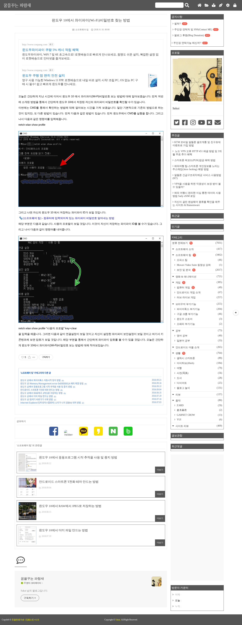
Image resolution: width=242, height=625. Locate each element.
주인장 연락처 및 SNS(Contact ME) (196, 29)
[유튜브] (201, 122)
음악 (198, 400)
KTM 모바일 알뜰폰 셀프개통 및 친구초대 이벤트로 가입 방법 (197, 144)
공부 (198, 330)
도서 (199, 378)
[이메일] (218, 122)
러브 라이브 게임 (199, 297)
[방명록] (213, 5)
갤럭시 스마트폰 (199, 358)
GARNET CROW (199, 415)
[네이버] (113, 431)
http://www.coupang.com (34, 44)
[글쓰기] (220, 5)
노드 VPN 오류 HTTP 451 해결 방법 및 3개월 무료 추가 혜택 (197, 153)
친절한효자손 (18, 619)
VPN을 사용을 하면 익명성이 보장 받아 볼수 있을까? (197, 185)
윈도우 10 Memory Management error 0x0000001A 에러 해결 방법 (51, 383)
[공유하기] (29, 357)
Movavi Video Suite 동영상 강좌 (199, 265)
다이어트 (199, 383)
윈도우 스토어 (199, 319)
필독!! (180, 23)
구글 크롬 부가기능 (199, 314)
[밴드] (128, 431)
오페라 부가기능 (199, 324)
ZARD (199, 405)
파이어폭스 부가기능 (199, 309)
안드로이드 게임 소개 (199, 292)
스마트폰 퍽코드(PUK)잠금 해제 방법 (194, 160)
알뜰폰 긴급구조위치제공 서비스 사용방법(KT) (197, 177)
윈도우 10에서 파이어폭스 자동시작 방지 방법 (40, 380)
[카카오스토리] (98, 431)
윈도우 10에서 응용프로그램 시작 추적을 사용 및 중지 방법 (46, 386)
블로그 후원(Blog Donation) (191, 35)
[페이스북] (53, 431)
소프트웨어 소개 (198, 249)
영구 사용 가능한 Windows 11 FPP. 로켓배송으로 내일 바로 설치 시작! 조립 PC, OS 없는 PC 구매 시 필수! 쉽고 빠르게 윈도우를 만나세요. (80, 82)
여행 (199, 368)
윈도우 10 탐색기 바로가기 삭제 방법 (36, 399)
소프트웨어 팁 (82, 29)
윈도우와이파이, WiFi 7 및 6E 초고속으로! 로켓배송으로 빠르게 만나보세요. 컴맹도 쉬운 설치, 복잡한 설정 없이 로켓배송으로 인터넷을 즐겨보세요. (90, 56)
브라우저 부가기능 (198, 304)
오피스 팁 (199, 260)
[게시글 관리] (34, 357)
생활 (198, 353)
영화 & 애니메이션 (198, 276)
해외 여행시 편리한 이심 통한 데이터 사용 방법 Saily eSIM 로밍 (197, 194)
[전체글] (206, 5)
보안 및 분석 (199, 269)
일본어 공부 (199, 340)
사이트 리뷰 (198, 425)
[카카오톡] (83, 431)
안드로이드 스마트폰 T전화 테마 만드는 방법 (39, 389)
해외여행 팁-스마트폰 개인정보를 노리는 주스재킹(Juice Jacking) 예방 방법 (196, 168)
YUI (199, 419)
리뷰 (198, 394)
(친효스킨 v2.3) (32, 619)
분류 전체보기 (197, 243)
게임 (198, 282)
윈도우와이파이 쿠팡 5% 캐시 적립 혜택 (50, 50)
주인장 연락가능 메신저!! (190, 43)
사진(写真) (199, 373)
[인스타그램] (193, 122)
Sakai (118, 619)
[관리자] (227, 5)
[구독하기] (235, 312)
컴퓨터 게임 (199, 287)
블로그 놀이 (199, 387)
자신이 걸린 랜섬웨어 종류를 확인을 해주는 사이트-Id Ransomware (196, 203)
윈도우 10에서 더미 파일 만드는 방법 (36, 396)
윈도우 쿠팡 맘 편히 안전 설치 (43, 75)
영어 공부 (199, 335)
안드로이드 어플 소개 (198, 347)
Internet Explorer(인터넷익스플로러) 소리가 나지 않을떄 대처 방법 (50, 402)
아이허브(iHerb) (199, 363)
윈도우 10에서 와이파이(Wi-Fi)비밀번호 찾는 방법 (91, 20)
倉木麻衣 (199, 410)
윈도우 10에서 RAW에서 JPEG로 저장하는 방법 (41, 393)
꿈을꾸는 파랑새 (17, 5)
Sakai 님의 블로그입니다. (34, 590)
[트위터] (68, 433)
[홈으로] (199, 5)
